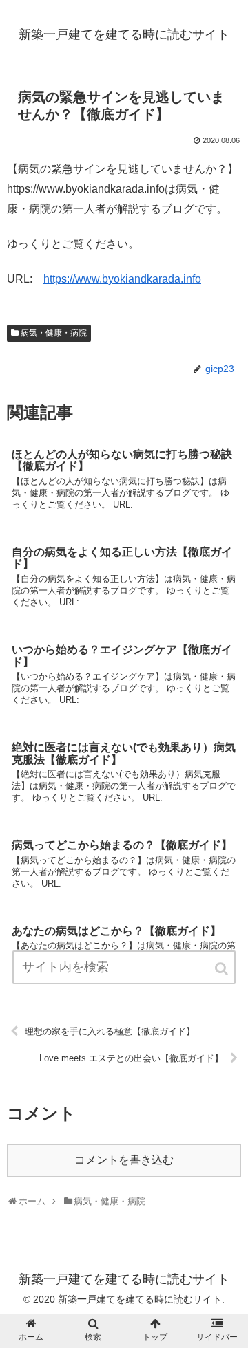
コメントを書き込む (124, 1160)
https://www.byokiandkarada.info (122, 279)
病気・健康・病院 (54, 333)
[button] (222, 969)
